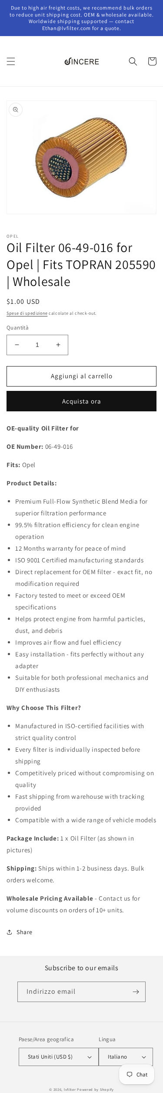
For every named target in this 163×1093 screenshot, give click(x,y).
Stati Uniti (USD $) (50, 1056)
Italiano (117, 1056)
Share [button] (25, 932)
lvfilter (70, 1089)
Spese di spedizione (27, 313)
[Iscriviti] (135, 992)
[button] (10, 61)
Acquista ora (81, 401)
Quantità (18, 327)
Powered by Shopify (95, 1089)
